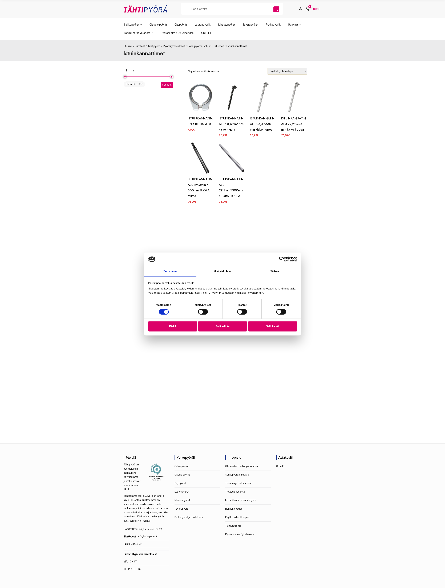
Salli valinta (222, 326)
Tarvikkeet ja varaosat (137, 33)
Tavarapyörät (250, 24)
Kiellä (172, 326)
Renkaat (293, 24)
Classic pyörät (158, 24)
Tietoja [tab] (274, 271)
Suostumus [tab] (170, 271)
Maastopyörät (226, 24)
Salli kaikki (272, 326)
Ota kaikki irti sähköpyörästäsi (241, 466)
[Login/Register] (300, 9)
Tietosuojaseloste (235, 491)
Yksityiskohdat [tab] (222, 271)
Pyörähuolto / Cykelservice (177, 33)
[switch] (203, 312)
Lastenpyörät (203, 24)
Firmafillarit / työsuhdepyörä (240, 500)
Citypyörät (181, 24)
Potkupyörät (273, 24)
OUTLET (206, 33)
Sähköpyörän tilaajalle (237, 474)
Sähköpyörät (131, 24)
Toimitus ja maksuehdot (238, 483)
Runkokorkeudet (234, 508)
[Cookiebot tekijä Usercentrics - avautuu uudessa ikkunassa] (281, 259)
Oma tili (280, 466)
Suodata (167, 84)
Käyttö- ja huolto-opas (237, 517)
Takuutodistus (233, 525)
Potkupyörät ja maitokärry (189, 517)
